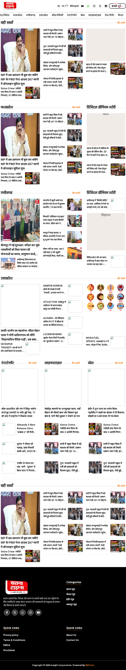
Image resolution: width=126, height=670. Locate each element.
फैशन (120, 15)
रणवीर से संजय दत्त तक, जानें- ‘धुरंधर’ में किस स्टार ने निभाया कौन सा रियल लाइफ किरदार (26, 467)
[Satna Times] (9, 6)
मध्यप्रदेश (17, 15)
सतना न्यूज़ (70, 589)
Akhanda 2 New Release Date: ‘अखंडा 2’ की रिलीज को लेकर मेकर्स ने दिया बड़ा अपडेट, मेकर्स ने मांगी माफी (26, 428)
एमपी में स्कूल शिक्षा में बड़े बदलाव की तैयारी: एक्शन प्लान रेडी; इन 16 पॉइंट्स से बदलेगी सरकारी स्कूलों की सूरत (54, 34)
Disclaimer (9, 650)
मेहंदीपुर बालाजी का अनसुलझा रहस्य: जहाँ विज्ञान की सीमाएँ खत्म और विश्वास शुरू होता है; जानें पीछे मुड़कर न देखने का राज (62, 412)
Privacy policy (10, 635)
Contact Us (72, 640)
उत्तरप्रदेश (43, 15)
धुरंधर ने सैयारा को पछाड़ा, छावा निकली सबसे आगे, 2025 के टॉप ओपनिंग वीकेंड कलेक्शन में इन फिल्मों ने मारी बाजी (26, 447)
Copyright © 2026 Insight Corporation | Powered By (63, 665)
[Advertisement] (105, 44)
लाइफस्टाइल (94, 15)
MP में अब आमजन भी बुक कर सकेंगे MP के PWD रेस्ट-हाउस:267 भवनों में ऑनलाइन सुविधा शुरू (20, 79)
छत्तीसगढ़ (30, 15)
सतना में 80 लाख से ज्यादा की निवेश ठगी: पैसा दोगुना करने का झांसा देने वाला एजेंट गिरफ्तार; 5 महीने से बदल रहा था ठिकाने (97, 68)
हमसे (117, 6)
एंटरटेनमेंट (72, 15)
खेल (83, 15)
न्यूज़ (70, 594)
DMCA (6, 645)
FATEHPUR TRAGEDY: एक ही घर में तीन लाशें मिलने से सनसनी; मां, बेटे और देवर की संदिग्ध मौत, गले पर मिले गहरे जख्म (11, 348)
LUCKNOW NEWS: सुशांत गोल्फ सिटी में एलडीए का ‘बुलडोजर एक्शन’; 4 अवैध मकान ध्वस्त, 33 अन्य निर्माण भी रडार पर (54, 338)
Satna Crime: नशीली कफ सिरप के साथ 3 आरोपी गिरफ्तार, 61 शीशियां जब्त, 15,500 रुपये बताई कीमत (11, 92)
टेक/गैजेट (109, 15)
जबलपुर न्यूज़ (71, 604)
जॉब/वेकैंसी (57, 15)
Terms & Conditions (14, 640)
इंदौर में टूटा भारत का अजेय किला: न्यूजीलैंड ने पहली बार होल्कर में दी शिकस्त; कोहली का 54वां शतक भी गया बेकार (106, 412)
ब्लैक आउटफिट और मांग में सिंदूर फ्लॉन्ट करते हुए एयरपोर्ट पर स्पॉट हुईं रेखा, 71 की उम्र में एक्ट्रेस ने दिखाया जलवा (18, 412)
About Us (71, 635)
